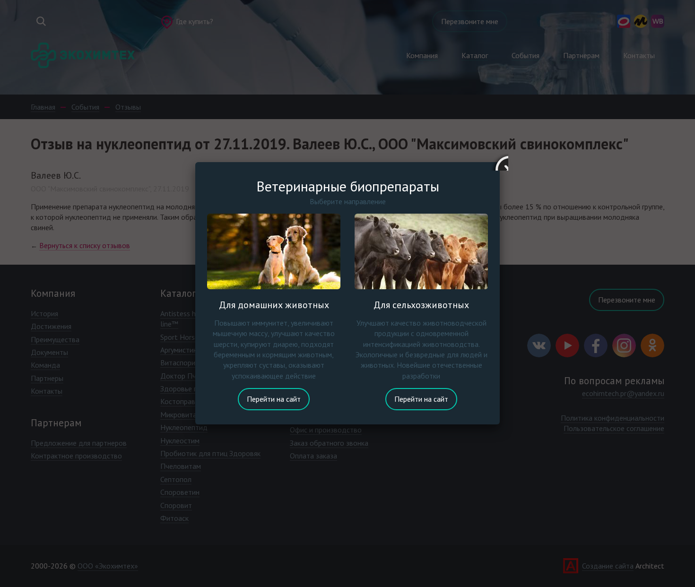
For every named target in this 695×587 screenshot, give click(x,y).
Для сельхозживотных (421, 305)
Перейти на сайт (274, 399)
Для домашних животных (274, 305)
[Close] (499, 162)
